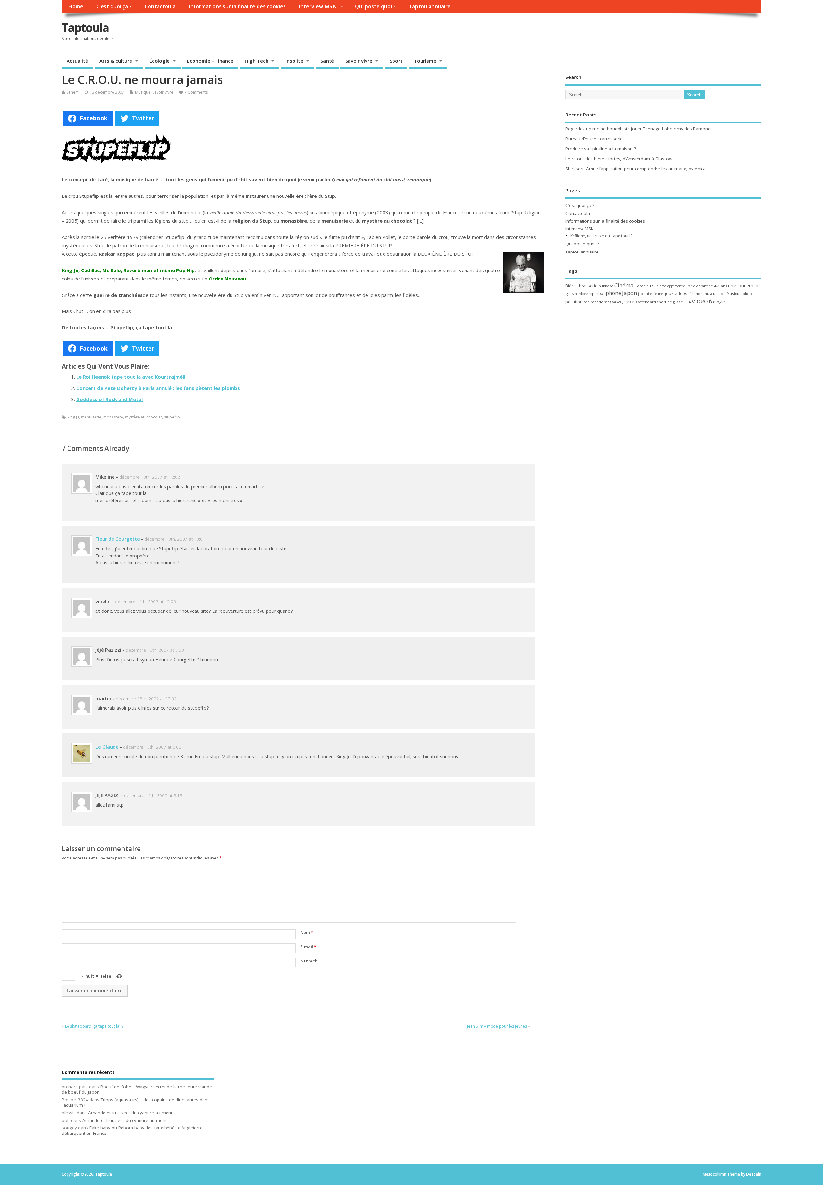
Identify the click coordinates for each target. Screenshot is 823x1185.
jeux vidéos (676, 293)
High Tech (256, 61)
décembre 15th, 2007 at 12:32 (146, 699)
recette (597, 301)
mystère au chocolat (143, 417)
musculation (714, 293)
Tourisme (425, 61)
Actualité (77, 61)
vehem (73, 92)
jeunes (659, 293)
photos (749, 293)
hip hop (596, 293)
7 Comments (196, 92)
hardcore (581, 293)
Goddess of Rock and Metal (109, 399)
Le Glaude (107, 746)
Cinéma (623, 285)
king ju (73, 417)
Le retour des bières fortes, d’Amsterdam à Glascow (618, 158)
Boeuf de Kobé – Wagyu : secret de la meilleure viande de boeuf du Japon (137, 1089)
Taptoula (85, 27)
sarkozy (617, 302)
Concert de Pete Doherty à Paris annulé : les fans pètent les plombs (158, 388)
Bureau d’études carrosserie (594, 139)
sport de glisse (670, 301)
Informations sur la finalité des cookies (237, 6)
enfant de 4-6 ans (711, 285)
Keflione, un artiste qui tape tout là (601, 236)
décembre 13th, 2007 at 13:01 (174, 539)
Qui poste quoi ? (375, 6)
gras (569, 293)
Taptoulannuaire (430, 6)
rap (586, 301)
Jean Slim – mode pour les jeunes (497, 1026)
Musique (142, 92)
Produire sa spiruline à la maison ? (600, 149)
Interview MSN (318, 6)
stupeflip (172, 417)
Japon (629, 293)
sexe (629, 301)
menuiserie (91, 417)
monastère (113, 417)
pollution (574, 302)
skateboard (645, 301)
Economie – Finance (210, 61)
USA (687, 301)
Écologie (159, 61)
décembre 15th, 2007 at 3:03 (155, 650)
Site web (309, 961)
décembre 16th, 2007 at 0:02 (152, 747)
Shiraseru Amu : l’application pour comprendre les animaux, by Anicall (636, 168)
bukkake (606, 285)
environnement (744, 285)
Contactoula (160, 6)
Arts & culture (115, 61)
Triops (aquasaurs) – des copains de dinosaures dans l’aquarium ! (136, 1102)
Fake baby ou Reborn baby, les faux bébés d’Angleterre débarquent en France (132, 1130)
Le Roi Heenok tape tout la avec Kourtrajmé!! (130, 376)
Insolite (294, 61)
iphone (612, 293)
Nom (306, 932)
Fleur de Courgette (117, 539)
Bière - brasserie (581, 286)
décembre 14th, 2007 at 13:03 (145, 601)
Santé (327, 61)
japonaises (645, 293)
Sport (396, 61)
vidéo (700, 301)
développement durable (677, 286)
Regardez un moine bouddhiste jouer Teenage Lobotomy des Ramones (639, 129)
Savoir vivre (358, 61)
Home (75, 6)
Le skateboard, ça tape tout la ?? (94, 1026)
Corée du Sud (646, 285)
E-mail (308, 947)
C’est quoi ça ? (114, 6)
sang (607, 302)
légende (695, 293)
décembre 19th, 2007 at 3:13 (153, 795)
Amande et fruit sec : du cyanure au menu (131, 1113)
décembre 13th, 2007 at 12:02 (149, 477)
